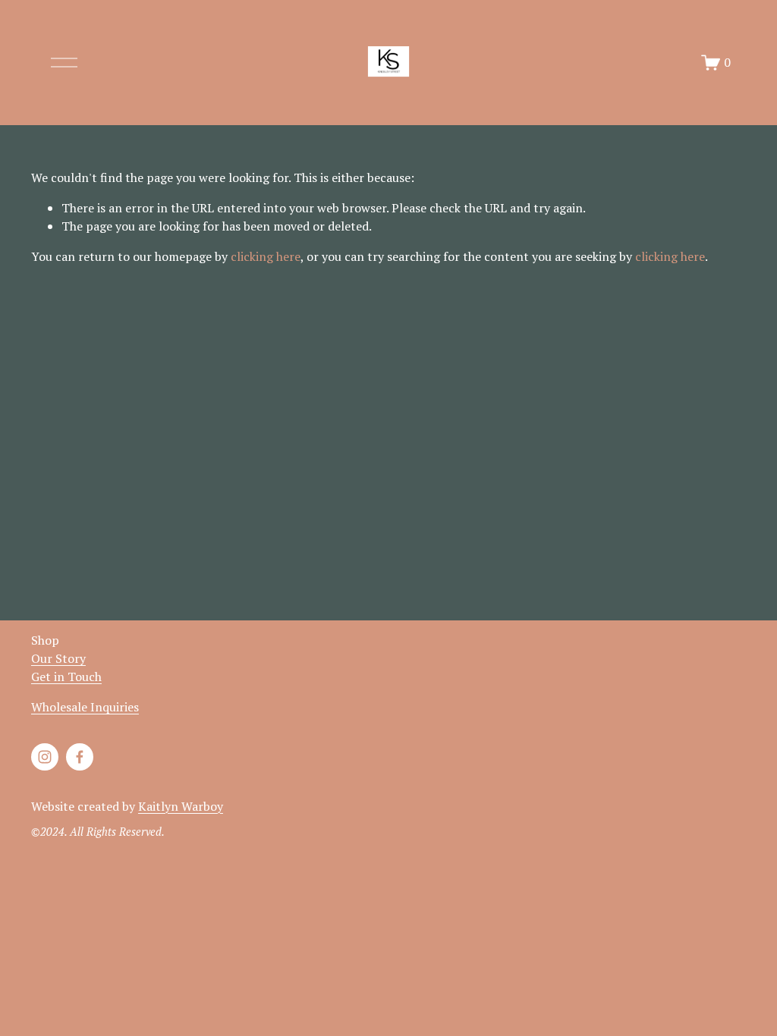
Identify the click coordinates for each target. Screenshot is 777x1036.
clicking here (265, 256)
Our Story (58, 658)
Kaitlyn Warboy (180, 806)
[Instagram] (44, 757)
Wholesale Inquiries (85, 707)
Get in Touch (66, 676)
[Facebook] (79, 757)
